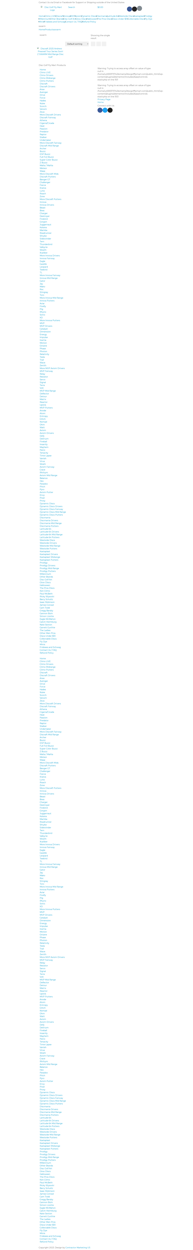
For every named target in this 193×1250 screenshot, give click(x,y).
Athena (43, 120)
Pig (41, 309)
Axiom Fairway (47, 467)
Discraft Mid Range (49, 47)
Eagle (42, 261)
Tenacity (44, 453)
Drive (42, 95)
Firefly (43, 306)
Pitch (42, 486)
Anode (43, 410)
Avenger (44, 92)
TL (41, 272)
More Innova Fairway (50, 275)
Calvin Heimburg (48, 622)
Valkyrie (44, 247)
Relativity (44, 354)
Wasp (42, 171)
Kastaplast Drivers (49, 554)
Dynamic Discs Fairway (51, 509)
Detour (43, 396)
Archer (43, 148)
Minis (41, 22)
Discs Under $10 (120, 19)
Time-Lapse (45, 455)
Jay (41, 284)
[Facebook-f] (100, 110)
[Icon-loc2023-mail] (139, 8)
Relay (42, 374)
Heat (42, 126)
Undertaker (45, 140)
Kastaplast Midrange (50, 557)
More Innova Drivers (50, 255)
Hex (42, 481)
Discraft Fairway (48, 117)
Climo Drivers (46, 75)
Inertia (43, 340)
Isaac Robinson (47, 602)
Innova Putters (47, 300)
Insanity (44, 444)
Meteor (43, 168)
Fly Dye (148, 19)
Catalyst (44, 329)
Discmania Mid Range (51, 523)
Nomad (43, 422)
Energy (43, 334)
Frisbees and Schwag (54, 22)
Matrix (43, 399)
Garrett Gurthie (47, 627)
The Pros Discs (104, 19)
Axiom (78, 16)
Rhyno (43, 312)
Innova (67, 16)
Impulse (44, 337)
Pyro (42, 489)
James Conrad (47, 605)
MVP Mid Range (48, 391)
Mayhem (44, 447)
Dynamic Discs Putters (51, 515)
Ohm (42, 424)
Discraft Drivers (47, 86)
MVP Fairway (46, 371)
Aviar (42, 303)
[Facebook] (129, 9)
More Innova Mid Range (51, 298)
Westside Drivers (48, 543)
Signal (43, 382)
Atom (42, 413)
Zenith (43, 365)
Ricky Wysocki (47, 596)
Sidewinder (45, 238)
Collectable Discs (136, 19)
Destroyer (45, 216)
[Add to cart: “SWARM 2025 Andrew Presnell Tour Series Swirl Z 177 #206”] (50, 58)
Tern (42, 241)
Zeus (42, 112)
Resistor (44, 377)
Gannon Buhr (46, 613)
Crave (42, 470)
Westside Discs (126, 16)
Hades (43, 100)
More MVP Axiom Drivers (52, 368)
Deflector (44, 393)
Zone (42, 196)
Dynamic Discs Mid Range (53, 512)
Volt (42, 388)
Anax (42, 89)
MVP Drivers (46, 326)
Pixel (42, 498)
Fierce (43, 185)
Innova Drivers (47, 205)
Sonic (42, 315)
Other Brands (56, 19)
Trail (42, 360)
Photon (43, 351)
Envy (42, 495)
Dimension (45, 331)
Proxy (42, 501)
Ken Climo (45, 591)
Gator (42, 281)
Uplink (43, 405)
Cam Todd (45, 608)
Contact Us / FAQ (73, 22)
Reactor (44, 402)
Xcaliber (44, 253)
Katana (43, 227)
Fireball (43, 441)
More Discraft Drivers (50, 115)
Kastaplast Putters (49, 560)
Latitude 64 (113, 16)
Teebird (43, 269)
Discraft (60, 16)
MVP (72, 16)
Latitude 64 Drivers (49, 532)
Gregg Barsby (46, 610)
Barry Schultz (46, 599)
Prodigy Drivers (47, 565)
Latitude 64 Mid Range (51, 534)
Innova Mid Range (49, 278)
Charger (44, 213)
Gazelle (43, 264)
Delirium (44, 439)
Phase (43, 348)
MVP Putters (46, 408)
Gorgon (43, 222)
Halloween (92, 19)
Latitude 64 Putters (49, 537)
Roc (42, 289)
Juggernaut (45, 224)
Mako (42, 286)
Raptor (43, 134)
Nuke (42, 103)
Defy (42, 436)
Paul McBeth (46, 593)
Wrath (43, 464)
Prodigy (148, 16)
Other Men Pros (47, 633)
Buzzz (43, 151)
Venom (43, 109)
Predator (44, 131)
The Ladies (45, 630)
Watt (42, 427)
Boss (42, 210)
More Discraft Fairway (51, 143)
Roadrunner (46, 233)
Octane (43, 346)
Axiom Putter (46, 492)
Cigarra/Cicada (47, 123)
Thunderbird (46, 244)
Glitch (43, 419)
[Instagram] (134, 9)
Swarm (54, 50)
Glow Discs (81, 19)
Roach (43, 193)
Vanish (43, 458)
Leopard (44, 267)
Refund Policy (89, 22)
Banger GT (45, 179)
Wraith (43, 250)
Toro (42, 295)
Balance (44, 478)
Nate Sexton (46, 624)
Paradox (44, 484)
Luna (42, 191)
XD (41, 317)
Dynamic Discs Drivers (51, 506)
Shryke (43, 236)
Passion (43, 129)
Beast (42, 207)
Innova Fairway (47, 258)
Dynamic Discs (88, 16)
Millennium (44, 19)
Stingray (44, 292)
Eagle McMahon (48, 619)
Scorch (43, 106)
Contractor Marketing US (77, 1247)
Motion (43, 343)
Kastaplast (139, 16)
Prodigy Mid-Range (49, 568)
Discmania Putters (49, 526)
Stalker (43, 137)
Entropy (44, 416)
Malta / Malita (46, 165)
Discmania (101, 16)
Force (42, 98)
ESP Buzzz (45, 154)
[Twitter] (105, 110)
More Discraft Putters (50, 199)
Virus (42, 461)
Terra (42, 385)
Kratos (43, 188)
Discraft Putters (48, 176)
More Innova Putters (50, 320)
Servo (42, 379)
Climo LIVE (50, 16)
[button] (67, 655)
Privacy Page (104, 99)
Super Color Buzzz (49, 160)
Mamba (43, 230)
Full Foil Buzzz (47, 157)
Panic (42, 450)
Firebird (44, 219)
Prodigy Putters (48, 571)
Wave (42, 362)
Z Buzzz (43, 162)
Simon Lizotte (47, 616)
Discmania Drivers (49, 520)
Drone (46, 50)
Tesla (42, 357)
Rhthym (44, 472)
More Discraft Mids (49, 174)
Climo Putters (47, 81)
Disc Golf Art (69, 19)
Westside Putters (48, 548)
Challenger (45, 182)
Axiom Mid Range (48, 475)
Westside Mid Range (50, 546)
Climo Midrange (47, 78)
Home (42, 16)
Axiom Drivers (47, 433)
